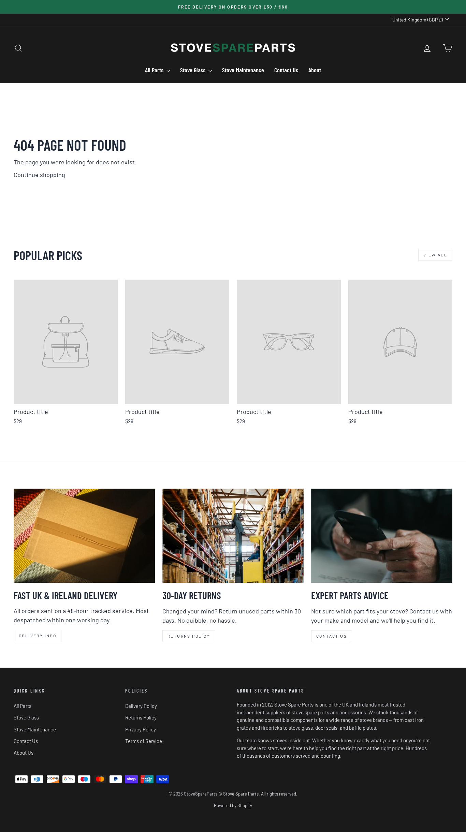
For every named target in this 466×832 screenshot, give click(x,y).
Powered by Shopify (233, 805)
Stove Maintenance (243, 70)
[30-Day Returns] (233, 536)
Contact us (331, 636)
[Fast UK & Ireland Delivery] (84, 535)
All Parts (155, 70)
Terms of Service (143, 741)
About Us (23, 752)
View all (435, 254)
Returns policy (189, 636)
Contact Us (286, 70)
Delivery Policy (141, 706)
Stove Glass (193, 70)
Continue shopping (39, 174)
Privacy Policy (140, 729)
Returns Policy (141, 717)
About (314, 70)
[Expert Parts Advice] (381, 536)
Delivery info (37, 635)
